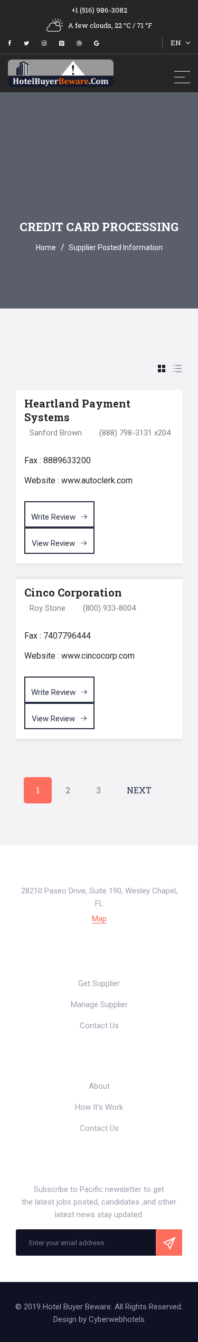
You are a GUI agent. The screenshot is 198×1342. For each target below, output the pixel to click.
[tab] (161, 369)
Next (139, 790)
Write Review (54, 517)
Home (46, 247)
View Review (54, 543)
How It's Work (99, 1107)
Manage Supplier (99, 1004)
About (99, 1086)
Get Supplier (99, 983)
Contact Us (99, 1025)
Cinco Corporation (73, 592)
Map (99, 918)
